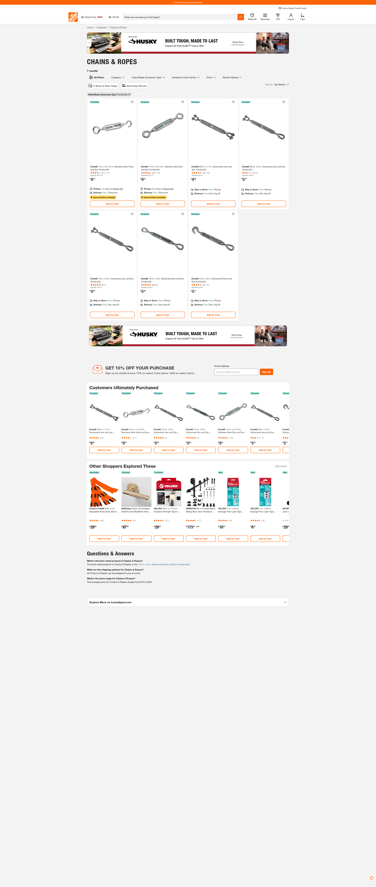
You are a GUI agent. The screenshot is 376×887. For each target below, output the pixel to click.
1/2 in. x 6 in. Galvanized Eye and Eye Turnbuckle (163, 564)
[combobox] (180, 17)
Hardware (101, 27)
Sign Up (266, 371)
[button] (277, 84)
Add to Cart (112, 203)
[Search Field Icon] (240, 17)
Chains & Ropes (118, 27)
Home (90, 27)
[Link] (112, 154)
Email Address (221, 366)
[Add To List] (132, 102)
